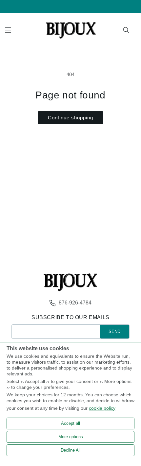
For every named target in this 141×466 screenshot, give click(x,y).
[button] (8, 30)
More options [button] (70, 436)
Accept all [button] (70, 423)
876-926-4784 (75, 302)
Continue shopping (70, 117)
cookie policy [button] (102, 408)
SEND (114, 331)
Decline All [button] (71, 450)
